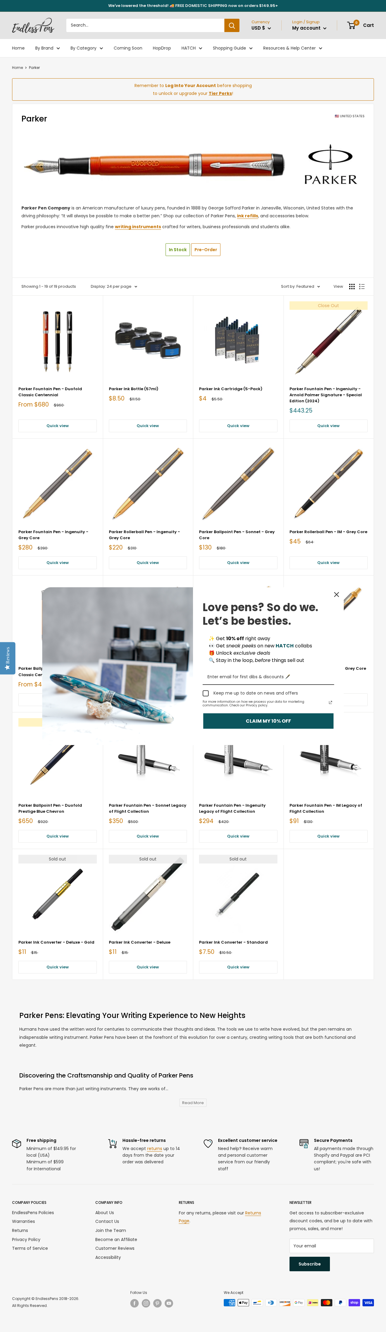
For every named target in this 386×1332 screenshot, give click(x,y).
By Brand (44, 48)
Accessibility (108, 1257)
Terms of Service (30, 1248)
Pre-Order (206, 250)
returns (154, 1149)
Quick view (57, 426)
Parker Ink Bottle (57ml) (133, 389)
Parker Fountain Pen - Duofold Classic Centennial (50, 392)
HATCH (189, 48)
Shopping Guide (229, 48)
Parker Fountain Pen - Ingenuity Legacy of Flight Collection (232, 808)
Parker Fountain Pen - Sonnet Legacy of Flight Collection (147, 808)
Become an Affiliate (116, 1239)
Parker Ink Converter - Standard (233, 942)
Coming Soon (128, 48)
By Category (83, 48)
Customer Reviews (114, 1248)
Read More (193, 1102)
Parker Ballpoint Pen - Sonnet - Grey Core (237, 535)
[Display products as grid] (352, 286)
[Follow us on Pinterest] (157, 1303)
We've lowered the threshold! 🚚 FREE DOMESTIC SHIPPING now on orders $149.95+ (193, 5)
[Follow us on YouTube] (169, 1303)
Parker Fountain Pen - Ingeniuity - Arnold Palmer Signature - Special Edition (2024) (326, 395)
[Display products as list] (362, 286)
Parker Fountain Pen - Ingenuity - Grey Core (53, 535)
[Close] (336, 594)
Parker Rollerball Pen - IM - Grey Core (328, 532)
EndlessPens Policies (33, 1213)
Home (18, 48)
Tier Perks (220, 93)
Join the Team (110, 1230)
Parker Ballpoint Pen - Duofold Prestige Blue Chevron (50, 808)
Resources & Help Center (289, 48)
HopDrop (162, 48)
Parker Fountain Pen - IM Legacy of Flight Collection (326, 808)
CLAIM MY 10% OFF (268, 720)
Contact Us (107, 1221)
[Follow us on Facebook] (134, 1303)
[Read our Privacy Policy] (330, 702)
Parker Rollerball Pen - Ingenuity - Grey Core (144, 535)
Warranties (23, 1221)
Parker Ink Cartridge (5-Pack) (230, 389)
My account (307, 28)
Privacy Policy (26, 1239)
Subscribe (310, 1264)
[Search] (231, 25)
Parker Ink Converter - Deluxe (139, 942)
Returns (20, 1230)
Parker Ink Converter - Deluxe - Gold (56, 942)
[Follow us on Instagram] (146, 1303)
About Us (104, 1213)
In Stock (178, 250)
